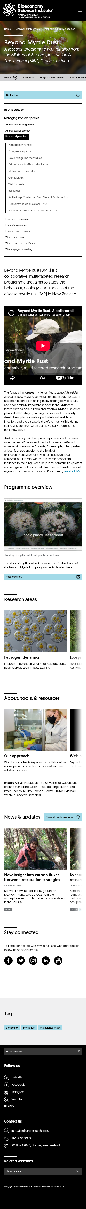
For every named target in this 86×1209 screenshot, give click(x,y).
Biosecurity (12, 1027)
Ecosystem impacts (19, 151)
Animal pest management (19, 124)
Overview (28, 77)
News (8, 909)
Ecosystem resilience (17, 218)
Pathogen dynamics (20, 144)
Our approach (16, 177)
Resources (14, 190)
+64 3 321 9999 (21, 1138)
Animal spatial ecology (17, 130)
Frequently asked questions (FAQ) (27, 203)
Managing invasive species (60, 29)
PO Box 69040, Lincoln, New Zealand (35, 1145)
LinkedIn (17, 1077)
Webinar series (16, 184)
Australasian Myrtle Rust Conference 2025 (32, 210)
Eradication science (16, 225)
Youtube (17, 1099)
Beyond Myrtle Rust (16, 136)
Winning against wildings (19, 249)
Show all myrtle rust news (60, 817)
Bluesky (9, 1106)
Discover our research (28, 28)
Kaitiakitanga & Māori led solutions (28, 164)
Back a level (12, 95)
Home (7, 28)
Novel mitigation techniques (25, 158)
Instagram (17, 1092)
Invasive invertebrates (17, 231)
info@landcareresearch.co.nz (30, 1131)
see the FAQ (72, 471)
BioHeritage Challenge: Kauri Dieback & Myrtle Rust (38, 197)
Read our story (14, 576)
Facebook (18, 1084)
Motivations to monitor (21, 171)
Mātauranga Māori (50, 1027)
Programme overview (52, 77)
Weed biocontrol (14, 237)
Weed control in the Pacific (20, 243)
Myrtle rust (29, 1027)
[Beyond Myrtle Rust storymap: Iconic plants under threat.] (43, 524)
